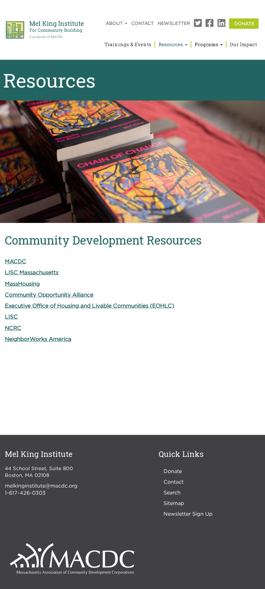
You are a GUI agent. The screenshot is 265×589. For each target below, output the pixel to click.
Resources (171, 44)
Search (172, 492)
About (115, 23)
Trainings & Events (127, 44)
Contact (142, 23)
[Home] (44, 30)
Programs (207, 44)
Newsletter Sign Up (188, 514)
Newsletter (174, 23)
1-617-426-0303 (25, 493)
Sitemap (174, 503)
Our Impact (243, 44)
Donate (244, 23)
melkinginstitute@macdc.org (41, 486)
